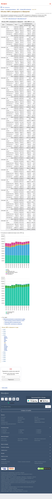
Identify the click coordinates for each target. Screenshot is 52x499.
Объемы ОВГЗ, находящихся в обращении (13, 323)
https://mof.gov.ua (12, 18)
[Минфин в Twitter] (10, 399)
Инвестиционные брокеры (39, 418)
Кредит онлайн (21, 422)
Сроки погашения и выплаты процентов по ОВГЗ (14, 320)
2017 (4, 329)
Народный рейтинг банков (39, 422)
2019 (4, 333)
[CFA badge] (18, 469)
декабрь (5, 350)
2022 (4, 354)
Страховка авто (4, 463)
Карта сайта (4, 387)
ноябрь (5, 348)
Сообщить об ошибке (26, 410)
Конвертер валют (4, 422)
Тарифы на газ (37, 420)
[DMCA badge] (44, 468)
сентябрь (6, 346)
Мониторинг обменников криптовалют (8, 423)
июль (5, 343)
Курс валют (3, 417)
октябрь (5, 347)
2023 (4, 355)
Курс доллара (20, 417)
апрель (5, 340)
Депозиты (20, 420)
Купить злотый (37, 440)
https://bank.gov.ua (21, 18)
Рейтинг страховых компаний (40, 461)
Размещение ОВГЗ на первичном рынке (12, 322)
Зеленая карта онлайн (5, 461)
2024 (4, 357)
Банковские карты (21, 418)
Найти (48, 406)
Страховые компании (38, 463)
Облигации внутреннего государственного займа (14, 319)
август (5, 345)
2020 (4, 335)
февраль (6, 337)
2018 (4, 331)
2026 (4, 361)
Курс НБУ (3, 418)
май (5, 341)
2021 (4, 352)
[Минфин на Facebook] (2, 399)
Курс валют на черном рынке (40, 438)
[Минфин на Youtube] (17, 399)
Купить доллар (4, 440)
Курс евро (36, 417)
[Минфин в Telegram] (6, 399)
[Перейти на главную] (4, 4)
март (5, 339)
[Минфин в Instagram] (13, 399)
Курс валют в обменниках (23, 438)
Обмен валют (3, 438)
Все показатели (6, 7)
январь (5, 336)
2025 (4, 359)
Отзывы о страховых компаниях (24, 461)
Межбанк (3, 420)
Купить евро (20, 440)
